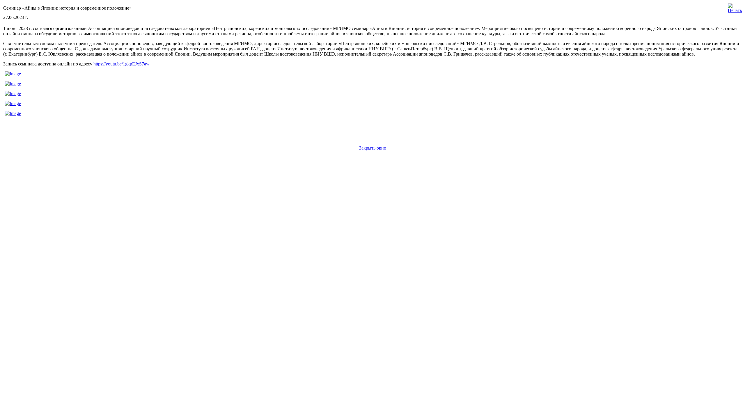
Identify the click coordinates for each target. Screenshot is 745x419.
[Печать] (735, 6)
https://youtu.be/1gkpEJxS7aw (121, 63)
